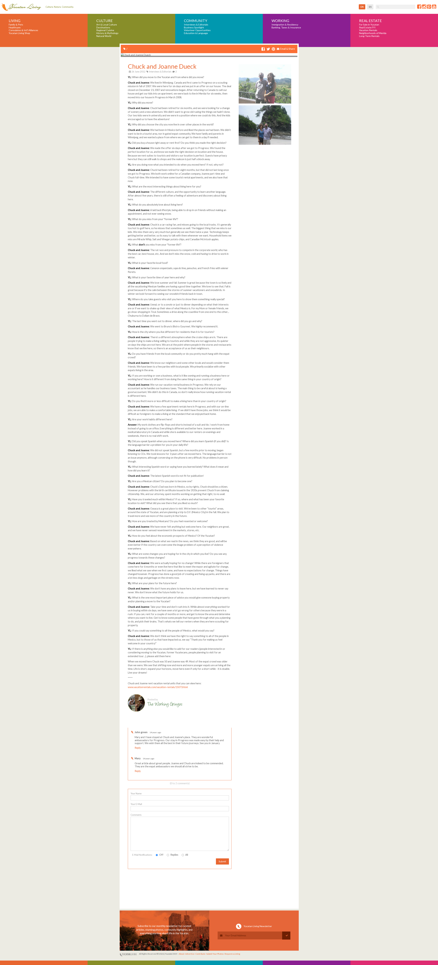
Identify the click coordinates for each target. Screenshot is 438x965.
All (186, 854)
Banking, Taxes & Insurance (286, 27)
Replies (174, 854)
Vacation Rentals (368, 30)
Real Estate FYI (367, 27)
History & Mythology (107, 33)
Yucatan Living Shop (19, 33)
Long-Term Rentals (369, 36)
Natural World (103, 36)
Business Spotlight (194, 27)
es (370, 6)
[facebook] (263, 49)
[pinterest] (273, 49)
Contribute (200, 954)
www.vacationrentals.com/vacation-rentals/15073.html (158, 687)
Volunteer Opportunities (197, 30)
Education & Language (196, 33)
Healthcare (15, 27)
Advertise (189, 954)
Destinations (103, 27)
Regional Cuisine (105, 30)
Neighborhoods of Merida (372, 33)
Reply (138, 747)
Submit (222, 861)
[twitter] (268, 49)
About (181, 954)
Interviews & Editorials (196, 24)
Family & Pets (16, 24)
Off (161, 854)
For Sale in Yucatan (369, 24)
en (362, 6)
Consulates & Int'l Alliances (23, 30)
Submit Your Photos (215, 954)
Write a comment (219, 724)
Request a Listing (232, 954)
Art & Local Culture (106, 24)
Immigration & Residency (285, 24)
